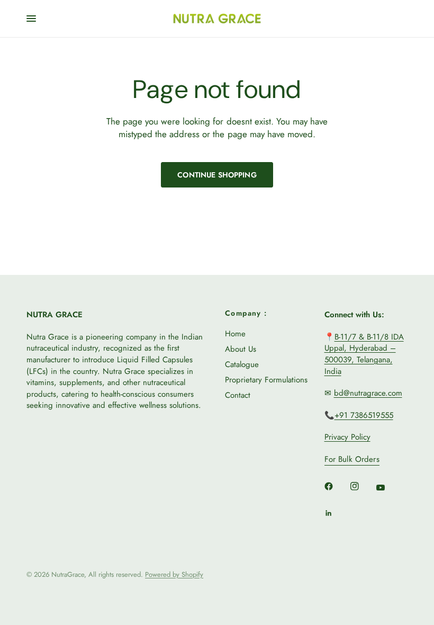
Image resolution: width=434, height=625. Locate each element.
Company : (246, 313)
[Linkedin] (336, 513)
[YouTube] (388, 487)
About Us (240, 349)
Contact (237, 395)
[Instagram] (362, 486)
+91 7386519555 (363, 415)
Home (235, 334)
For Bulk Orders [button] (351, 459)
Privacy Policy (347, 437)
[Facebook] (336, 486)
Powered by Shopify (174, 574)
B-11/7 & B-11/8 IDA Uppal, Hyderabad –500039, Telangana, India (364, 354)
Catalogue (242, 364)
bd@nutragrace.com (368, 393)
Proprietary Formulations (266, 380)
